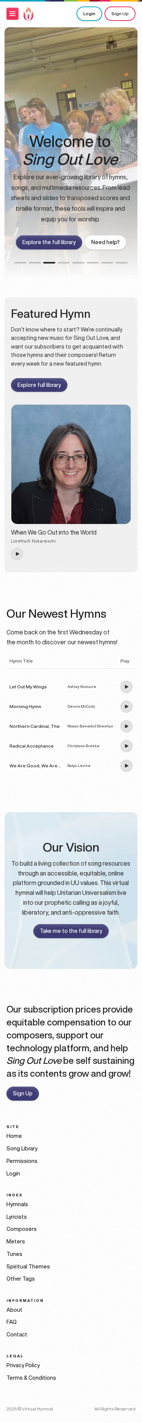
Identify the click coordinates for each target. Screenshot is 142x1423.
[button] (12, 14)
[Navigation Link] (28, 14)
